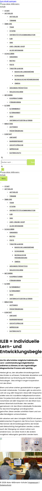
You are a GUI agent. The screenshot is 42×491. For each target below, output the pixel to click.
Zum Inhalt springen (8, 1)
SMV (11, 43)
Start (7, 11)
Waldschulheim (16, 92)
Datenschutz (15, 153)
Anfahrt (13, 137)
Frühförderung (16, 131)
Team (12, 27)
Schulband (19, 76)
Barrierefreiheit (16, 141)
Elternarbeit (15, 113)
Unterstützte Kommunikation (22, 35)
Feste (12, 65)
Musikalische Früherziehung (27, 79)
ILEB (11, 39)
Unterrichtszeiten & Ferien (21, 120)
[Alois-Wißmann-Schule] (11, 6)
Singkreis (14, 57)
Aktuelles (14, 17)
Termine (13, 21)
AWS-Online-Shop (17, 46)
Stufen (12, 31)
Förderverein (15, 102)
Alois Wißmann (16, 50)
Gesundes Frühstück (19, 88)
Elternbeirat (15, 109)
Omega (17, 83)
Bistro (12, 61)
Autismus (14, 127)
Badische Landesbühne (24, 72)
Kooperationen (16, 98)
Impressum (14, 149)
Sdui (11, 117)
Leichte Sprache (16, 145)
